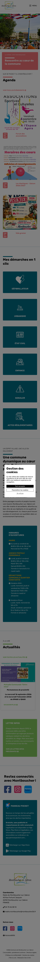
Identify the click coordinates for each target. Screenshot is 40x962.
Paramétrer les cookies (20, 490)
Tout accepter (20, 486)
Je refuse (20, 493)
